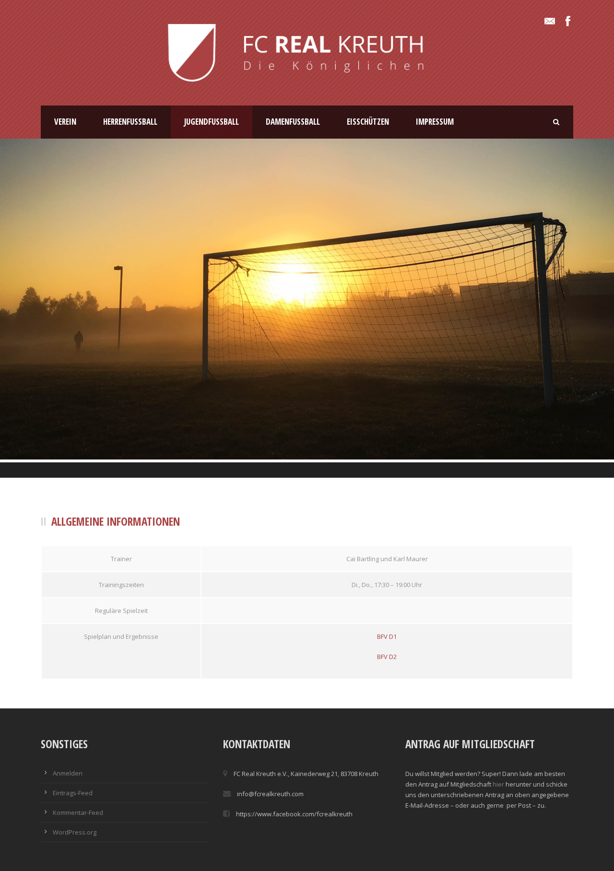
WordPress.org (74, 832)
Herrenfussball (130, 121)
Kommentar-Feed (78, 812)
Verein (65, 121)
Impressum (435, 121)
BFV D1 (387, 636)
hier (498, 784)
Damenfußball (293, 121)
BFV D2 (387, 656)
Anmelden (68, 773)
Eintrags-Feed (73, 793)
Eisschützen (368, 121)
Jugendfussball (211, 121)
